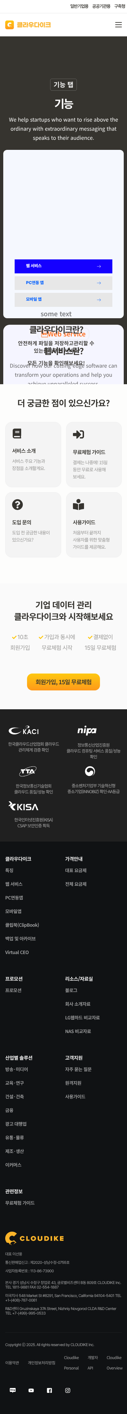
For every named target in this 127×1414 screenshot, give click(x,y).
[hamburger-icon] (118, 24)
